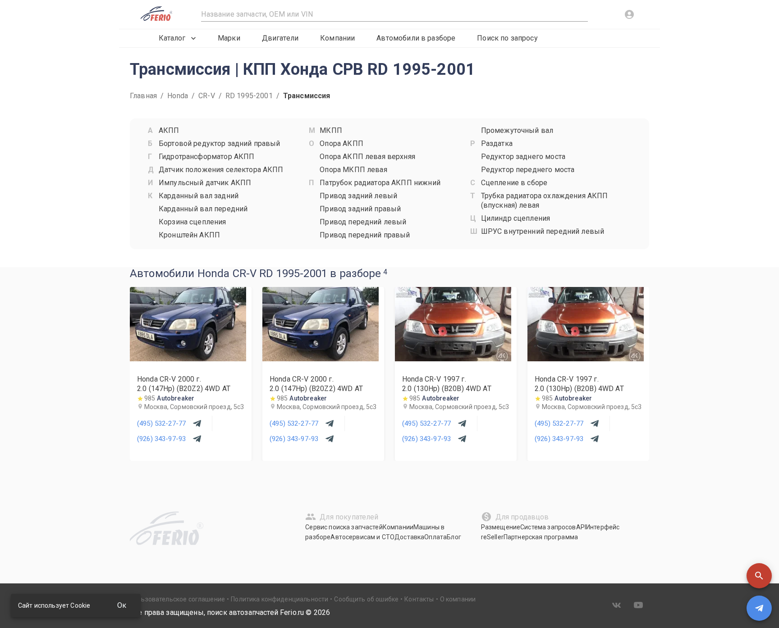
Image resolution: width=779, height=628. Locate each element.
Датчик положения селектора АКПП (221, 169)
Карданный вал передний (203, 209)
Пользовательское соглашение (177, 599)
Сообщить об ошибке (366, 599)
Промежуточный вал (517, 130)
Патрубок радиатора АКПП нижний (380, 182)
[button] (759, 575)
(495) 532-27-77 (161, 423)
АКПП (169, 130)
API (581, 527)
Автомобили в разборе (415, 38)
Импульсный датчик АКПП (205, 182)
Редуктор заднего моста (523, 156)
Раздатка (497, 143)
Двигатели (280, 38)
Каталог (172, 38)
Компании (337, 38)
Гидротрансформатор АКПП (206, 156)
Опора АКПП (341, 143)
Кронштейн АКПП (189, 235)
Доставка (409, 537)
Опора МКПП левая (353, 169)
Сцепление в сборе (514, 182)
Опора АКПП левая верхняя (367, 156)
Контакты (419, 599)
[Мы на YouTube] (638, 605)
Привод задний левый (358, 195)
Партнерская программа (541, 537)
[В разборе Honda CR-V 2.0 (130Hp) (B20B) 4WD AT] (453, 359)
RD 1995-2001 (249, 95)
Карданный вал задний (198, 195)
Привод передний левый (363, 222)
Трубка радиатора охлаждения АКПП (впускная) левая (544, 200)
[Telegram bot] (759, 608)
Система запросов (548, 527)
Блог (454, 537)
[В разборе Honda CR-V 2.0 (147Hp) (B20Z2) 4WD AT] (188, 359)
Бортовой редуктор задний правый (219, 143)
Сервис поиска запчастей (343, 527)
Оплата (435, 537)
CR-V (206, 95)
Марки (229, 38)
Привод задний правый (360, 209)
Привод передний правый (365, 235)
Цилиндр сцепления (515, 218)
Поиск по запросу (507, 38)
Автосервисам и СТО (362, 537)
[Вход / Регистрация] (629, 14)
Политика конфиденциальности (279, 599)
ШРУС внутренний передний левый (543, 231)
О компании (458, 599)
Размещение (501, 527)
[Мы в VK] (617, 605)
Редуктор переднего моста (528, 169)
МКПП (331, 130)
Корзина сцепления (192, 222)
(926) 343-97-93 (161, 439)
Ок (121, 605)
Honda (177, 95)
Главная (143, 95)
